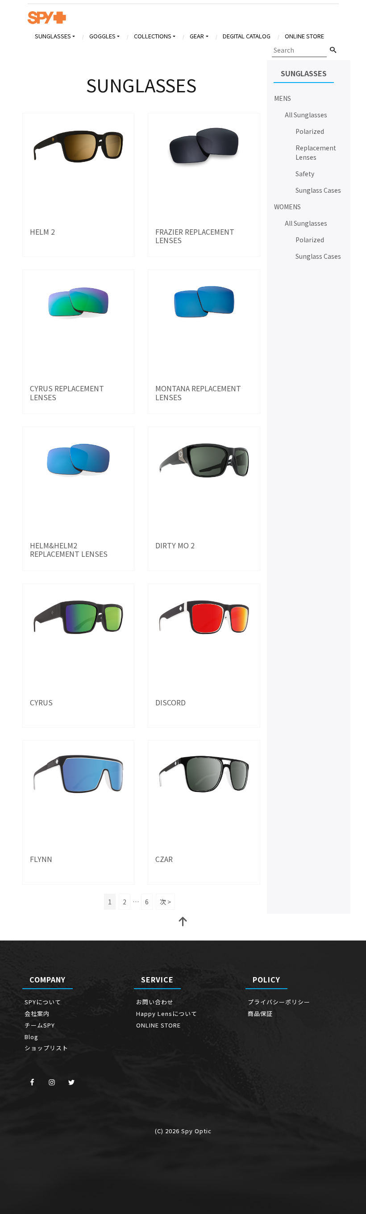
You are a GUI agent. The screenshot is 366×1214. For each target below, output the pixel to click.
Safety (304, 173)
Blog (31, 1036)
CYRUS (41, 702)
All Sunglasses (306, 114)
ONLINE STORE (304, 36)
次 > (165, 901)
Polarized (309, 131)
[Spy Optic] (47, 20)
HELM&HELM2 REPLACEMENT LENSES (69, 549)
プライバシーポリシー (282, 1002)
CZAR (164, 859)
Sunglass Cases (318, 190)
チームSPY (40, 1025)
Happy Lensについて (166, 1013)
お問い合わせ (155, 1002)
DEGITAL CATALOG (246, 36)
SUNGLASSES (53, 36)
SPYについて (43, 1002)
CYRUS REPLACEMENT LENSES (67, 392)
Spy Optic (196, 1131)
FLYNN (41, 859)
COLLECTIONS (152, 36)
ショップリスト (46, 1048)
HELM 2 (42, 231)
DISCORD (170, 702)
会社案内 (37, 1013)
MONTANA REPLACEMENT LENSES (198, 392)
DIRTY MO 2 (175, 545)
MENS (282, 98)
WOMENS (287, 206)
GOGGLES (102, 36)
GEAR (197, 36)
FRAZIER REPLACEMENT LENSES (194, 235)
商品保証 (260, 1013)
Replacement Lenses (315, 152)
